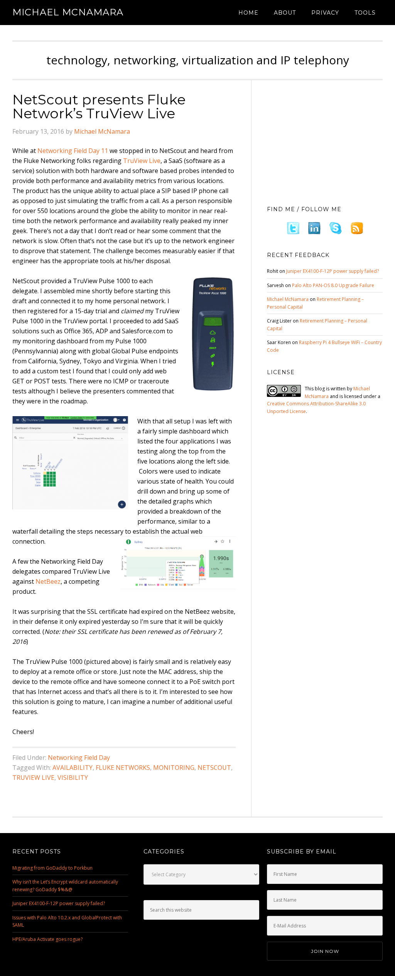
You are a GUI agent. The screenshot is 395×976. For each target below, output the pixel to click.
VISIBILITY (72, 777)
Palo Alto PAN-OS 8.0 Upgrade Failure (333, 285)
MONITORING (173, 767)
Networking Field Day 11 (72, 150)
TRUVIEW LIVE (33, 777)
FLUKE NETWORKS (123, 767)
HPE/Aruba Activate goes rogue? (47, 939)
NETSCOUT (214, 767)
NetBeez (48, 581)
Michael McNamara (67, 12)
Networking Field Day (79, 757)
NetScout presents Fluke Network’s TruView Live (99, 106)
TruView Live (141, 160)
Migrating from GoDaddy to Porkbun (52, 868)
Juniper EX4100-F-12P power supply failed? (332, 271)
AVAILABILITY (72, 767)
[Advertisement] (325, 140)
